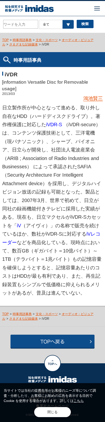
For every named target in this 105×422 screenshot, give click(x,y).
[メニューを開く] (97, 8)
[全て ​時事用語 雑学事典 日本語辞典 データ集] (56, 24)
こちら (79, 401)
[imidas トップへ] (29, 8)
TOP (5, 40)
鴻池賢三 (93, 98)
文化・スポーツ (47, 40)
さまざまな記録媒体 (23, 44)
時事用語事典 (22, 40)
